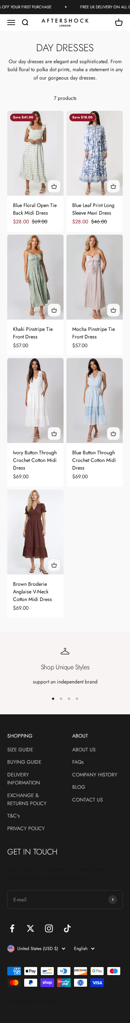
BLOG (78, 787)
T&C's (13, 815)
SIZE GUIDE (20, 749)
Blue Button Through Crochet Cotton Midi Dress (94, 460)
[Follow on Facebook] (12, 928)
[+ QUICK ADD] (54, 186)
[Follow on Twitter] (30, 928)
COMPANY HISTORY (94, 774)
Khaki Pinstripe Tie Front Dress (33, 332)
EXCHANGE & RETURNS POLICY (27, 799)
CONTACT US (87, 799)
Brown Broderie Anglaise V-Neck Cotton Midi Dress (32, 591)
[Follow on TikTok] (67, 928)
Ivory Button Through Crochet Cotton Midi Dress (35, 460)
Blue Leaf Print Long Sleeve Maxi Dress (93, 209)
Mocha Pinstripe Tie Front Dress (93, 332)
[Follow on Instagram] (49, 928)
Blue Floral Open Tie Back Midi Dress (35, 209)
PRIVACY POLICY (26, 828)
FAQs (78, 762)
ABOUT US (84, 749)
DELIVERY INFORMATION (23, 778)
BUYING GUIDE (24, 762)
